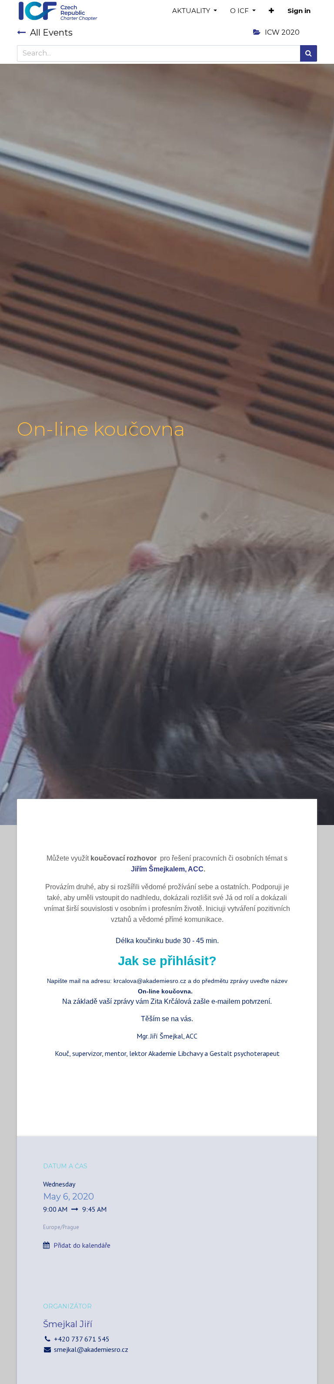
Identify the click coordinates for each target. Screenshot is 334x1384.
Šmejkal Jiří (67, 1324)
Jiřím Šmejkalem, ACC (167, 869)
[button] (271, 11)
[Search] (308, 53)
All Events (51, 32)
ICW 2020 (282, 32)
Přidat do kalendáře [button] (81, 1245)
